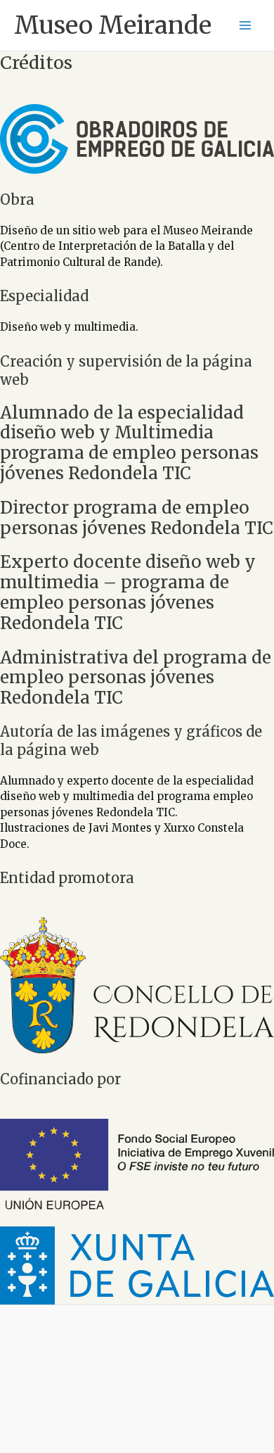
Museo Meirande (112, 25)
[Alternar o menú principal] (245, 26)
